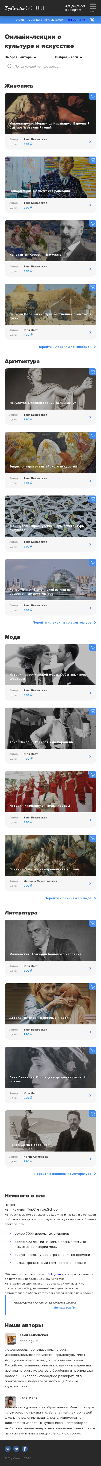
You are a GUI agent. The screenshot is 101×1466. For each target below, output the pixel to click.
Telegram (74, 10)
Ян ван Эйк (76, 20)
